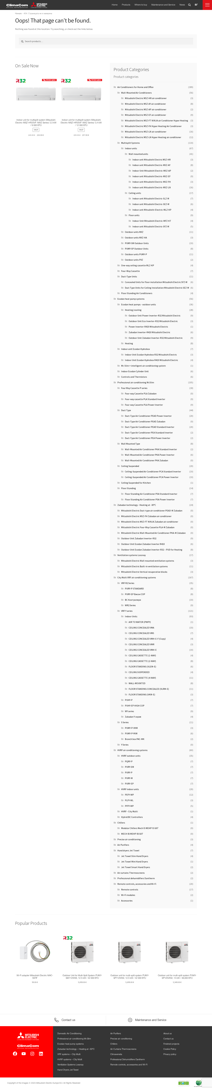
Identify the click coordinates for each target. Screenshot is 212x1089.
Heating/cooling (133, 309)
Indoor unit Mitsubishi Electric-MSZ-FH (151, 181)
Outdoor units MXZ (134, 231)
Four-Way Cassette (130, 271)
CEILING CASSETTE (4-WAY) (142, 677)
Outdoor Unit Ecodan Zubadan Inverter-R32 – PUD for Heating (151, 549)
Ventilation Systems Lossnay (70, 1065)
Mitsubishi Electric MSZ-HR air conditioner (146, 98)
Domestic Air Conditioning (69, 1034)
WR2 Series (130, 605)
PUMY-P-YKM (131, 733)
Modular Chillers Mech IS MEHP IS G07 (139, 828)
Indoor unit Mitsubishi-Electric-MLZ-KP (151, 209)
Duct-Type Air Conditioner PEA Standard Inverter (149, 432)
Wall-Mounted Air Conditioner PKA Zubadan (146, 460)
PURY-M (129, 778)
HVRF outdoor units (130, 755)
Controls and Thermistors (134, 376)
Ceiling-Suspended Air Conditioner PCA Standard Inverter (153, 471)
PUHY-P (129, 700)
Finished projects (171, 1044)
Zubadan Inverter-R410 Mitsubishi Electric (149, 332)
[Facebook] (15, 1054)
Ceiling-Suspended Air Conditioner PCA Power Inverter (151, 477)
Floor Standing (128, 488)
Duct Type (126, 410)
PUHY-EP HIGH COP (134, 705)
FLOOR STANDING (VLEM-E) (142, 666)
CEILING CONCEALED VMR (141, 644)
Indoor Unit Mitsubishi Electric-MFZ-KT (151, 220)
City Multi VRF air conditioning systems (136, 577)
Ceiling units (135, 193)
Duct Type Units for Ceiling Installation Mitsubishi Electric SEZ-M (157, 287)
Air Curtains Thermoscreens (123, 1049)
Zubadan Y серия (133, 716)
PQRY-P (129, 761)
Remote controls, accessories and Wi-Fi (136, 883)
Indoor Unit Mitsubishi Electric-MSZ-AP (151, 170)
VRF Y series (127, 610)
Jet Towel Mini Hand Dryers (134, 861)
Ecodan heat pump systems (131, 298)
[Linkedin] (41, 1054)
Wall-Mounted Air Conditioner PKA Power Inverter (149, 454)
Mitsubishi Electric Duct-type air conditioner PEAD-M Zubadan (151, 510)
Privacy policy (169, 1054)
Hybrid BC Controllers (132, 817)
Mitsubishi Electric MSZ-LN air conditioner (145, 131)
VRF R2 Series (127, 583)
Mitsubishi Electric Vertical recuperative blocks (144, 571)
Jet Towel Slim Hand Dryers (134, 856)
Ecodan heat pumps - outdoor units (138, 304)
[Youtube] (23, 1054)
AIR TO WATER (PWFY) (140, 622)
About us (167, 1034)
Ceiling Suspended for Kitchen (136, 482)
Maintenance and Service (163, 5)
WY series (129, 711)
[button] (207, 5)
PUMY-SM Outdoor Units (137, 243)
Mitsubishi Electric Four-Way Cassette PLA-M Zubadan (147, 527)
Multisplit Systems (130, 142)
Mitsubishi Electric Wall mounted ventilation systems (147, 560)
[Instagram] (32, 1054)
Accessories (127, 900)
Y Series (124, 744)
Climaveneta (116, 1054)
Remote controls (129, 889)
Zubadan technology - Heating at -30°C (136, 504)
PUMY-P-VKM (131, 727)
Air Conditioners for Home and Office (135, 87)
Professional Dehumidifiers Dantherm (127, 1060)
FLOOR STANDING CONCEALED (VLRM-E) (149, 688)
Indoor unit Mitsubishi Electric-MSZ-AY (151, 165)
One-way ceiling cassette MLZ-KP (137, 265)
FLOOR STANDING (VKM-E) (142, 694)
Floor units (134, 215)
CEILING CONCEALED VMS (141, 633)
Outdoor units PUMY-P (136, 254)
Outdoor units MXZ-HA (136, 237)
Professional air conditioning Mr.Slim (135, 382)
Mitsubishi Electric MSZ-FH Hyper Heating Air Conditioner (153, 126)
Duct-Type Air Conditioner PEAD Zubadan (145, 421)
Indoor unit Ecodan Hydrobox (135, 349)
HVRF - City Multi (129, 811)
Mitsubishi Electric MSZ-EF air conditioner (145, 114)
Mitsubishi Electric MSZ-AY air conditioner (145, 103)
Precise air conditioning (129, 839)
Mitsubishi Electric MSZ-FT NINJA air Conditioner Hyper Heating (156, 120)
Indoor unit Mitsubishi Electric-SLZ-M (150, 198)
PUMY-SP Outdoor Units (136, 248)
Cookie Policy (169, 1049)
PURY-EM (129, 766)
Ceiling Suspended (130, 466)
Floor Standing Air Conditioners (136, 293)
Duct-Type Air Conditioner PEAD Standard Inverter (149, 427)
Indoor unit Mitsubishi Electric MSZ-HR (151, 159)
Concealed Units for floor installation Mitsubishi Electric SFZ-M (156, 282)
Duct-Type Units (129, 276)
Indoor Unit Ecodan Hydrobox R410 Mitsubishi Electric (151, 360)
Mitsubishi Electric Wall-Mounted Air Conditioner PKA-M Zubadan (153, 532)
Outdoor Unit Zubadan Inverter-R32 (138, 538)
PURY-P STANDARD (134, 588)
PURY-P (128, 772)
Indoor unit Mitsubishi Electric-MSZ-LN (151, 187)
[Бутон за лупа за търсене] (189, 4)
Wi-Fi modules (128, 895)
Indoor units (131, 148)
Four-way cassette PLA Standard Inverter (145, 399)
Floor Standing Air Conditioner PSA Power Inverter (150, 499)
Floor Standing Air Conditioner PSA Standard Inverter (151, 493)
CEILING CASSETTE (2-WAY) (142, 661)
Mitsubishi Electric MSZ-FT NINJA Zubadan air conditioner (149, 521)
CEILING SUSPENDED (139, 672)
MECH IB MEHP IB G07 (132, 833)
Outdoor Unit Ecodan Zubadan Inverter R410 (143, 544)
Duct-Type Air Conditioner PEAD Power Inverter (148, 415)
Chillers (121, 822)
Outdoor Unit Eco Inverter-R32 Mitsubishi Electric (153, 321)
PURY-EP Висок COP (135, 594)
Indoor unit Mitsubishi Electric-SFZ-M (150, 226)
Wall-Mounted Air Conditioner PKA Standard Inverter (151, 449)
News (182, 5)
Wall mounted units (138, 154)
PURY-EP (129, 783)
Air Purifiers (123, 844)
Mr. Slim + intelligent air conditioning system (143, 365)
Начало (18, 14)
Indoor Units (131, 616)
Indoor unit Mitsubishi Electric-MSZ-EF (151, 176)
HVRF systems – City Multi (69, 1060)
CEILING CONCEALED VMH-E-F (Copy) (147, 638)
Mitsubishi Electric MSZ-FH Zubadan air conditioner (146, 516)
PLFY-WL (129, 800)
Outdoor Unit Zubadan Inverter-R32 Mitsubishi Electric (156, 337)
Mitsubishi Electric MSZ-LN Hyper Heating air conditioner (153, 137)
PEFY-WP (129, 794)
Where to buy (141, 5)
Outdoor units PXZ (134, 259)
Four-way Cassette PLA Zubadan (140, 393)
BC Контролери (133, 599)
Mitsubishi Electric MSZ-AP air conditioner (145, 109)
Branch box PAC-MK (134, 739)
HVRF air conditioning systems (132, 750)
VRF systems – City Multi (68, 1054)
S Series (125, 722)
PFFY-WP (129, 805)
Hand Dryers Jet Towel (67, 1070)
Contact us (168, 1039)
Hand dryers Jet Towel (128, 850)
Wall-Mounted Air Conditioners (136, 92)
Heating (129, 343)
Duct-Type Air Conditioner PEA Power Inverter (147, 438)
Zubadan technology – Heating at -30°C (76, 1049)
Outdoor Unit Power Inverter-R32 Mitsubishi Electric (154, 315)
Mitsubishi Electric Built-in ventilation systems (144, 566)
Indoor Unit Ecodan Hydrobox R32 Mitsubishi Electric (151, 354)
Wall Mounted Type (130, 443)
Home (115, 5)
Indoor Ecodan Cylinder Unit (135, 371)
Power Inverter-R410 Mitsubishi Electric (148, 326)
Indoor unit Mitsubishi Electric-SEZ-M (150, 204)
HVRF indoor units (130, 789)
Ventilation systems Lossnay (131, 555)
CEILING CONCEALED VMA (141, 627)
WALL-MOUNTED (137, 683)
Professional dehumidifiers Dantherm (136, 878)
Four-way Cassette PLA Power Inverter (144, 404)
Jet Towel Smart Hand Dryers (135, 867)
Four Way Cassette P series (134, 388)
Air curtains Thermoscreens (131, 872)
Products (126, 5)
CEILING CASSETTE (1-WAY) (142, 655)
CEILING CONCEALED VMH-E (143, 649)
